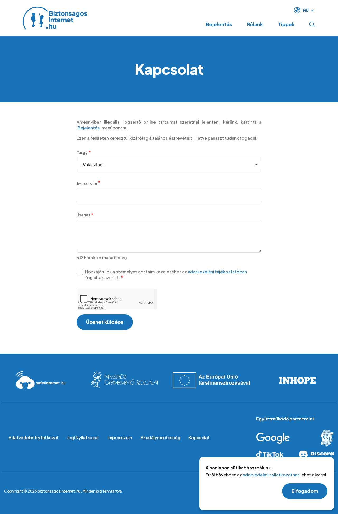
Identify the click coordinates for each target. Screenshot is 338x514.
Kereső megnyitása (312, 24)
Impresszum (119, 437)
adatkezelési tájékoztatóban (217, 271)
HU (306, 10)
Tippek (286, 24)
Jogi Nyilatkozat (83, 437)
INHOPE (297, 380)
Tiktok (274, 454)
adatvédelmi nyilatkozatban (271, 475)
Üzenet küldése (104, 322)
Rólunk (255, 24)
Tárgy (82, 152)
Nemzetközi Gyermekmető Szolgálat (124, 380)
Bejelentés (219, 24)
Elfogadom (305, 491)
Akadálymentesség (160, 437)
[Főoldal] (55, 18)
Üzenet (83, 214)
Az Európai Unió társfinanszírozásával (211, 380)
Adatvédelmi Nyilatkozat (33, 437)
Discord (316, 454)
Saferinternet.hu (40, 380)
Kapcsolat (199, 437)
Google (281, 438)
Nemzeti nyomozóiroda (323, 438)
